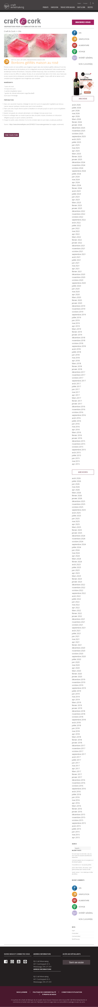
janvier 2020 (77, 303)
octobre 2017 (77, 378)
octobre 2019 (77, 311)
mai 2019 (76, 323)
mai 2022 (76, 231)
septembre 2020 (79, 283)
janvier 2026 (77, 125)
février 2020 (77, 300)
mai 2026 (76, 113)
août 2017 (76, 383)
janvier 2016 (77, 438)
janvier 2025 (77, 159)
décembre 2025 (78, 128)
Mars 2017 (76, 398)
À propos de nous (49, 994)
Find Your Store (11, 135)
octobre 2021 (77, 251)
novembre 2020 (78, 277)
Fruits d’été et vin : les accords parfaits (81, 865)
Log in (73, 930)
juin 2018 (76, 355)
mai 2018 (76, 357)
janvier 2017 (77, 403)
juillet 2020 (76, 286)
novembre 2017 (78, 375)
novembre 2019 (78, 309)
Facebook (5, 961)
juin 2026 (76, 110)
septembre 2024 (79, 171)
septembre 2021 (79, 254)
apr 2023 (76, 199)
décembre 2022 (78, 211)
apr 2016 (76, 429)
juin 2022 (76, 228)
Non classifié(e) (86, 64)
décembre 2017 (78, 372)
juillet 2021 (76, 260)
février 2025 (77, 156)
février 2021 (77, 271)
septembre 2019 (79, 314)
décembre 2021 (78, 245)
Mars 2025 (76, 153)
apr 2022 (76, 234)
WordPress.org (75, 939)
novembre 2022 (78, 214)
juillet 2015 (76, 455)
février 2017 (77, 401)
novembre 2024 (78, 165)
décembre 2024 (78, 162)
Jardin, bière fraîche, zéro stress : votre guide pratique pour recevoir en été (82, 868)
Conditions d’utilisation (72, 992)
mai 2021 (76, 265)
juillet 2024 (76, 174)
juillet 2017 (76, 386)
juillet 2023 (76, 194)
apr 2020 (76, 294)
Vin (19, 31)
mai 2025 (76, 148)
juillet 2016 (76, 421)
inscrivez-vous (82, 22)
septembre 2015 (79, 449)
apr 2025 (76, 151)
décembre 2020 (78, 274)
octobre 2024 (77, 168)
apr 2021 (76, 268)
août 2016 (76, 418)
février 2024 (77, 188)
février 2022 (77, 240)
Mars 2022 (76, 237)
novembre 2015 (78, 444)
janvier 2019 (77, 334)
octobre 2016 (77, 412)
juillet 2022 (76, 225)
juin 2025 (76, 145)
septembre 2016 (79, 415)
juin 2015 (76, 458)
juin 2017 (76, 389)
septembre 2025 (79, 136)
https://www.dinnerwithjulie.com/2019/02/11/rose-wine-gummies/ (29, 124)
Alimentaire (84, 45)
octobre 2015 (77, 447)
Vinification (84, 39)
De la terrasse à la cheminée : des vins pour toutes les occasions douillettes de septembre (82, 855)
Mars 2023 (76, 202)
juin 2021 (76, 263)
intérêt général (86, 58)
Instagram (12, 961)
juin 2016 (76, 424)
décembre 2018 (78, 337)
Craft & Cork (9, 31)
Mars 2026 (76, 119)
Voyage (82, 51)
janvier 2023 (77, 208)
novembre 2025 (78, 130)
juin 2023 (76, 196)
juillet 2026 (76, 107)
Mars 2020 (76, 297)
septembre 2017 (79, 380)
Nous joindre (22, 992)
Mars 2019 (76, 329)
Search (92, 3)
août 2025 (76, 139)
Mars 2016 (76, 432)
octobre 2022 (77, 217)
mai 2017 (76, 392)
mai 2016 (76, 426)
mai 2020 (76, 291)
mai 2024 (76, 179)
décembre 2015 (78, 441)
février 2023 (77, 205)
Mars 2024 (76, 185)
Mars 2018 (76, 363)
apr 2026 (76, 116)
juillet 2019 (76, 317)
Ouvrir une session (76, 962)
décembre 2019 (78, 306)
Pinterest (25, 961)
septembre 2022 (79, 219)
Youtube (18, 961)
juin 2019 (76, 320)
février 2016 (77, 435)
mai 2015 (76, 461)
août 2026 (76, 105)
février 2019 (77, 332)
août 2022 (76, 222)
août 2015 (76, 452)
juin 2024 (76, 176)
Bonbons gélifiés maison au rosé (34, 62)
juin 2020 (76, 288)
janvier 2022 (77, 242)
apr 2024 (76, 182)
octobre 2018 (77, 343)
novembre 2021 (78, 248)
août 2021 (76, 257)
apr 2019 (76, 326)
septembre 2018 (79, 346)
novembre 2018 (78, 340)
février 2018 (77, 366)
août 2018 (76, 349)
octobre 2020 (77, 280)
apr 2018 (76, 360)
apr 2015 (76, 464)
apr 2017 (76, 395)
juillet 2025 (76, 142)
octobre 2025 (77, 133)
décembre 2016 (78, 406)
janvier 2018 (77, 369)
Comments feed (76, 936)
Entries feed (75, 933)
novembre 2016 (78, 409)
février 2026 (77, 122)
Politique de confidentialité (44, 992)
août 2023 (76, 191)
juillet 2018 (76, 352)
